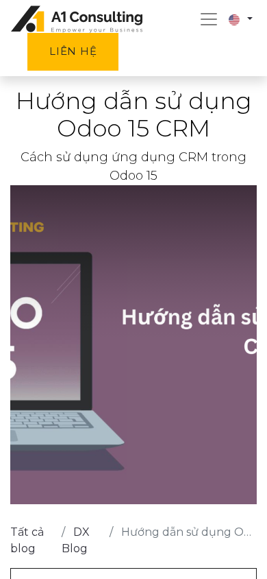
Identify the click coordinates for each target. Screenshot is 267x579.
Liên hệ (73, 51)
